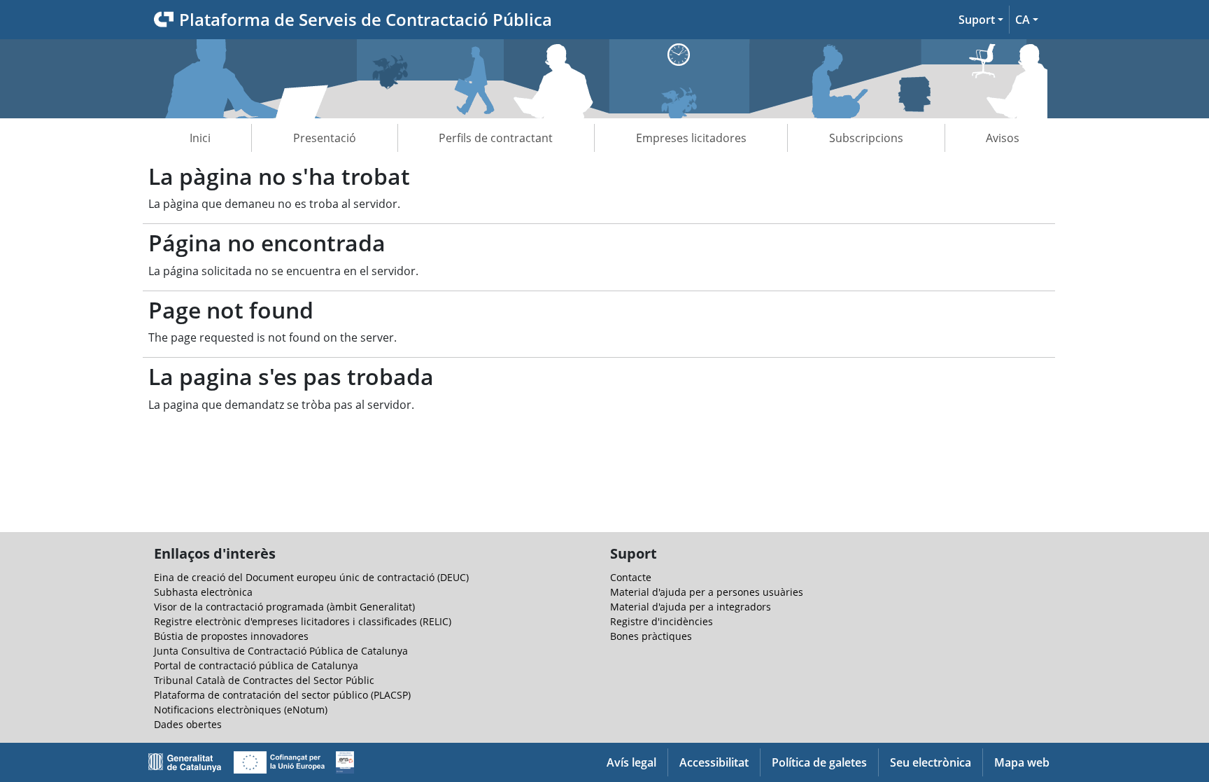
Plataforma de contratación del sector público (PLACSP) (282, 694)
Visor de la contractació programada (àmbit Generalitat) (284, 606)
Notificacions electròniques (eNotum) (240, 709)
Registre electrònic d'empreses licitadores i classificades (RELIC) (302, 621)
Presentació (324, 138)
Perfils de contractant (496, 138)
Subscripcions (866, 138)
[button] (981, 19)
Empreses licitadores (691, 138)
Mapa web (1021, 762)
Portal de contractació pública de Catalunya (256, 665)
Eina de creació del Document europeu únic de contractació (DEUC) (311, 577)
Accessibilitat (714, 762)
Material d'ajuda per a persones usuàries (706, 592)
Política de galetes (819, 762)
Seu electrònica (930, 762)
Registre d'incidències (661, 621)
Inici (200, 138)
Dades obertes (188, 724)
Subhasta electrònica (203, 592)
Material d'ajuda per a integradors (690, 606)
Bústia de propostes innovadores (231, 636)
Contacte (630, 577)
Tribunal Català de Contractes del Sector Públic (264, 680)
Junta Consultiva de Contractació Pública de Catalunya (281, 650)
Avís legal (631, 762)
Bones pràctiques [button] (651, 636)
